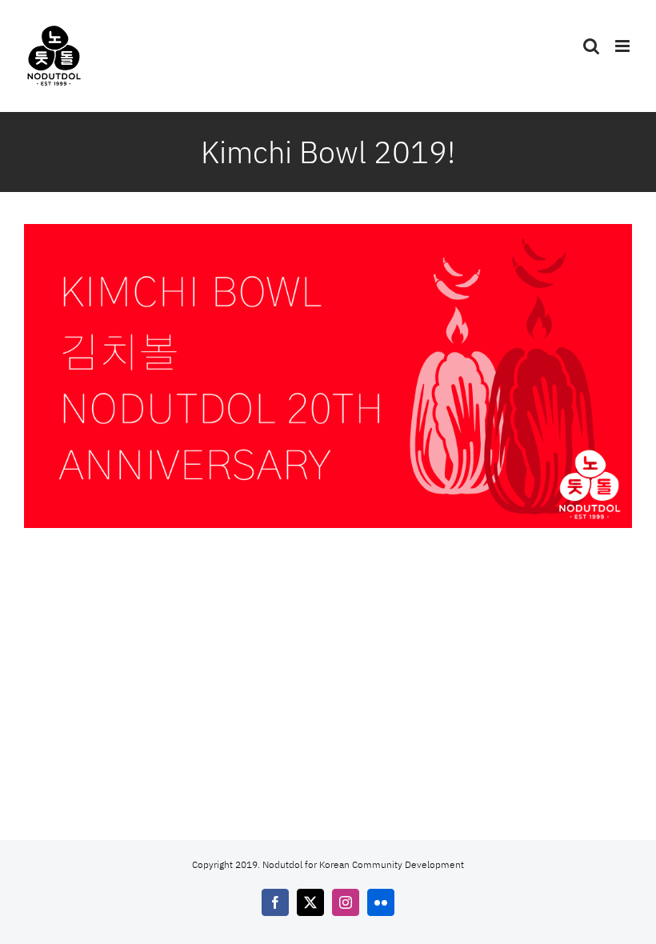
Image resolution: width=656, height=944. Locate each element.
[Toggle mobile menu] (623, 46)
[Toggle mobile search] (591, 46)
